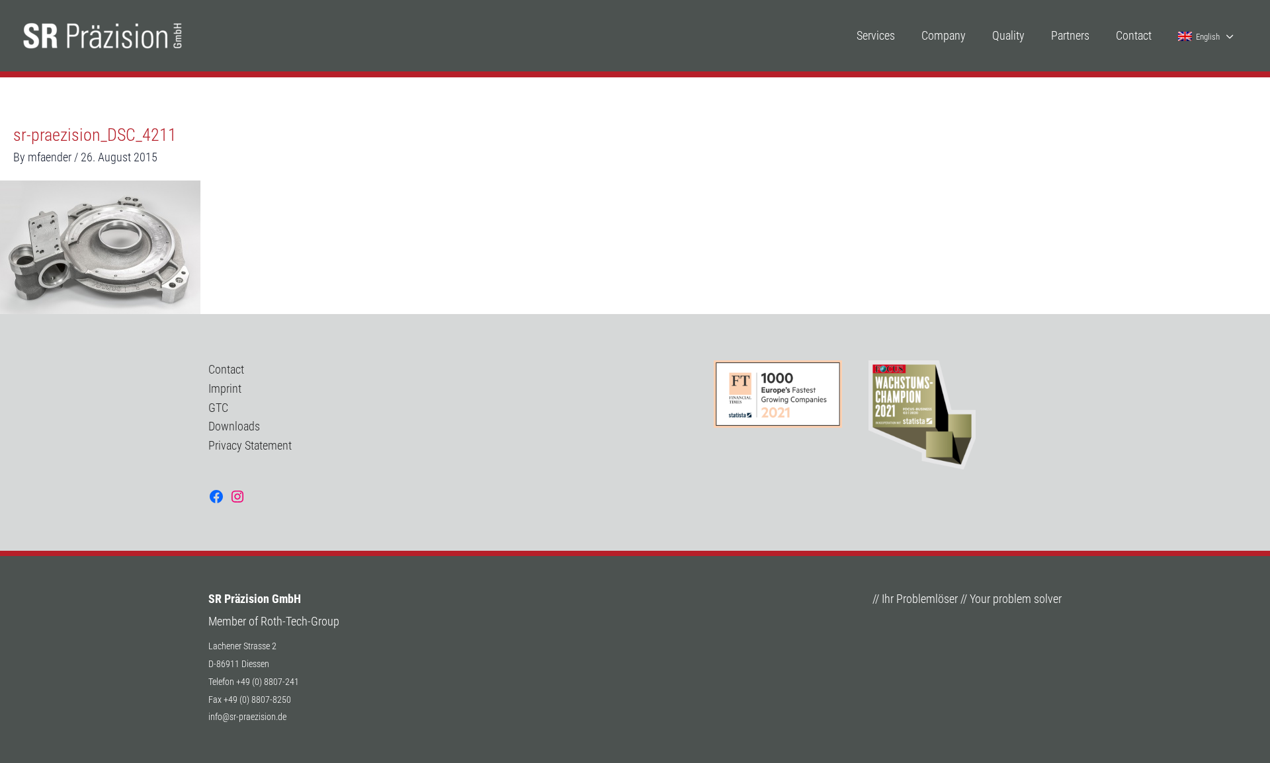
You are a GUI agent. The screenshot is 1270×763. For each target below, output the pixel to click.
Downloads (234, 426)
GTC (218, 408)
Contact (226, 369)
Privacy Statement (250, 445)
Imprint (224, 388)
